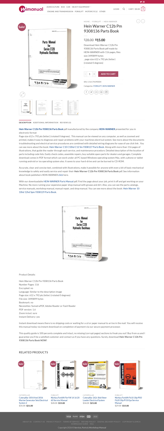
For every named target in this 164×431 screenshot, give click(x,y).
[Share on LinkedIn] (106, 92)
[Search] (124, 8)
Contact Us (39, 422)
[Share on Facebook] (86, 92)
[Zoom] (22, 94)
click (60, 175)
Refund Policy (88, 422)
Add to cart (108, 74)
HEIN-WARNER (110, 21)
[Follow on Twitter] (141, 2)
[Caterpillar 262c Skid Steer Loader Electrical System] (97, 375)
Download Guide (79, 424)
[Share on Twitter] (91, 92)
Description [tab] (25, 122)
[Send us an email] (144, 2)
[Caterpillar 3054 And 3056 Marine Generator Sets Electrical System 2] (34, 375)
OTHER (102, 11)
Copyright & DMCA (131, 422)
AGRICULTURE (53, 7)
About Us (27, 422)
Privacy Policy (53, 422)
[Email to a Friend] (96, 92)
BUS (63, 7)
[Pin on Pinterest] (101, 92)
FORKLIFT (79, 11)
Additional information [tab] (45, 122)
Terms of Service (71, 422)
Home (87, 21)
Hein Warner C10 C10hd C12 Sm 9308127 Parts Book (76, 147)
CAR (68, 7)
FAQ (92, 424)
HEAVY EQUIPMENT (81, 7)
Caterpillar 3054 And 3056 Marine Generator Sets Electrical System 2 (33, 400)
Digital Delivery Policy (108, 422)
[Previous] (23, 58)
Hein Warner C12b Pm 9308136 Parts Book (41, 129)
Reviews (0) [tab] (65, 122)
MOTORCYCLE (91, 11)
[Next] (76, 58)
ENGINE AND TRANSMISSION (60, 11)
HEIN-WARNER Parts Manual (58, 181)
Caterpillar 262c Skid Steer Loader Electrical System (95, 399)
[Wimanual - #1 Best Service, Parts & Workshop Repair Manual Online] (31, 9)
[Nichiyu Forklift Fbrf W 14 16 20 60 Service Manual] (66, 375)
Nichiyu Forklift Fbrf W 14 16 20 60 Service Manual (65, 399)
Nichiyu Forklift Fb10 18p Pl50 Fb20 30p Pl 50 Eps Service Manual (128, 400)
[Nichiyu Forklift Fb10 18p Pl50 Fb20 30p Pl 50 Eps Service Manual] (130, 375)
